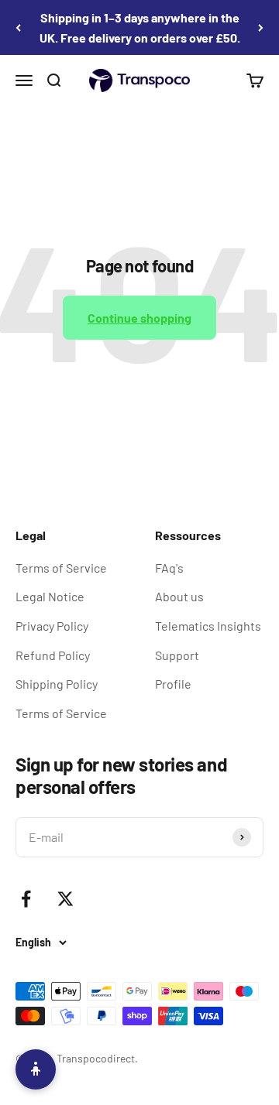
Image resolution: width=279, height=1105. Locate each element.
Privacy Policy (52, 625)
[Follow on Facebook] (26, 898)
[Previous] (18, 27)
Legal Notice (50, 596)
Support (177, 655)
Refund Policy (53, 655)
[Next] (261, 27)
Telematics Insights (208, 625)
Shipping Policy (57, 683)
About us (179, 596)
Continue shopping (139, 317)
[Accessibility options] (36, 1069)
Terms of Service (61, 567)
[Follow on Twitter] (65, 898)
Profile (173, 683)
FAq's (169, 567)
